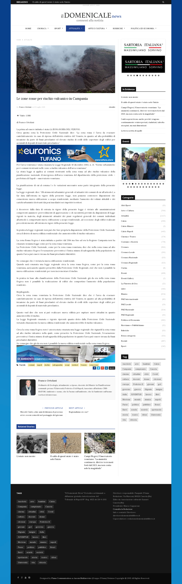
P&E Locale (126, 303)
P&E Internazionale (129, 298)
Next (169, 56)
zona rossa (94, 365)
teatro (135, 413)
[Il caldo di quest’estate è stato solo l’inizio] (65, 443)
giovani (150, 383)
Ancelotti (127, 363)
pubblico (147, 403)
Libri (123, 287)
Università (155, 413)
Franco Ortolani (25, 107)
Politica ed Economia (142, 28)
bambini (146, 363)
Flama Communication (61, 578)
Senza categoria (128, 334)
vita (124, 418)
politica (135, 403)
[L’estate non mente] (32, 443)
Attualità (74, 28)
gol (159, 383)
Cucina (124, 267)
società (144, 408)
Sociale (124, 340)
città (146, 373)
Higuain (148, 388)
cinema (126, 373)
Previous (117, 56)
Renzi (157, 403)
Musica (124, 293)
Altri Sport (126, 204)
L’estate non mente (26, 456)
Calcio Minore (127, 225)
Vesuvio (84, 365)
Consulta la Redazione (123, 509)
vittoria (133, 418)
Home (28, 28)
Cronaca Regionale (129, 261)
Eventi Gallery (127, 277)
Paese (125, 403)
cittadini (136, 373)
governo (126, 388)
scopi (67, 365)
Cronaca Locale (128, 251)
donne (146, 378)
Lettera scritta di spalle (131, 131)
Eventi (124, 272)
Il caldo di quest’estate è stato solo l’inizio (51, 2)
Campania (127, 368)
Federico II (138, 383)
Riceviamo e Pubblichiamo (132, 324)
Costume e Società (129, 240)
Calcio (124, 220)
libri (157, 393)
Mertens (126, 398)
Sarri (125, 408)
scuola (134, 408)
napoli (39, 365)
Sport (57, 28)
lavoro (148, 393)
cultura (126, 378)
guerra (137, 388)
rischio (47, 365)
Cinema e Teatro (128, 235)
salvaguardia (57, 365)
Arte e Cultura (96, 28)
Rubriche (118, 28)
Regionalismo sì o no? (78, 412)
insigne (159, 388)
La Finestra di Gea (129, 282)
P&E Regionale (127, 313)
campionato (140, 368)
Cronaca (41, 28)
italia (125, 393)
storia (125, 413)
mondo (137, 398)
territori (75, 365)
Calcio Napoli (127, 230)
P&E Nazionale (127, 308)
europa (126, 383)
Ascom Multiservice (82, 578)
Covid (155, 373)
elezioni (157, 378)
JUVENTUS (136, 393)
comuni (31, 365)
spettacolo (156, 408)
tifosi (144, 413)
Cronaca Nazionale (129, 256)
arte (137, 363)
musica (148, 398)
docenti (136, 378)
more (111, 368)
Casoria (153, 368)
